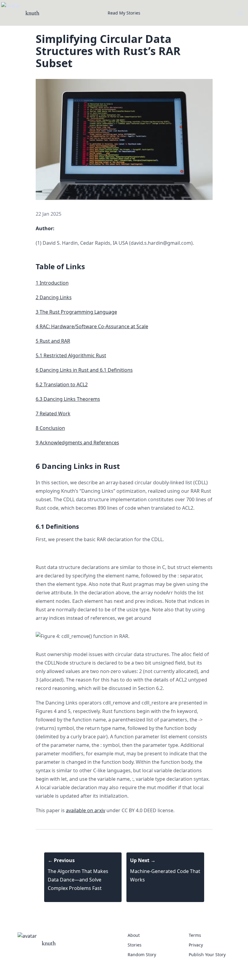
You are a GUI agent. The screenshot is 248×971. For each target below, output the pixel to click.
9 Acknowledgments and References (77, 442)
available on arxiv (85, 810)
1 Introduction (52, 283)
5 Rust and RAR (53, 341)
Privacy (196, 945)
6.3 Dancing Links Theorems (68, 399)
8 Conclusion (50, 428)
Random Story (142, 954)
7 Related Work (53, 413)
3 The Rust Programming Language (76, 312)
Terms (195, 935)
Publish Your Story (207, 954)
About (134, 935)
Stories (135, 945)
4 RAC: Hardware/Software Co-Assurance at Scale (92, 326)
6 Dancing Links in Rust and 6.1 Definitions (84, 370)
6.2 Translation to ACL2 (62, 384)
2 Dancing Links (54, 297)
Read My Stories (124, 13)
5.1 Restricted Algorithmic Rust (71, 355)
